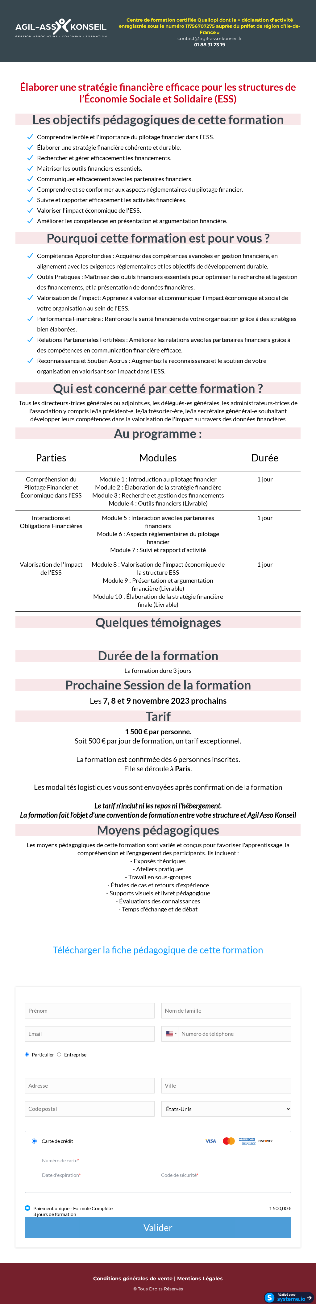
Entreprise (75, 1054)
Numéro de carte (59, 1160)
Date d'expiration (60, 1175)
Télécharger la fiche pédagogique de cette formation (158, 949)
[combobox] (169, 1034)
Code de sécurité (178, 1175)
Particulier (43, 1054)
